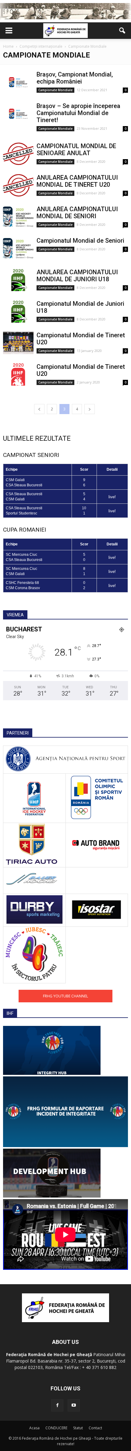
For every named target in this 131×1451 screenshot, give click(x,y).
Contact (95, 1427)
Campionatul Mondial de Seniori (80, 240)
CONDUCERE (56, 1427)
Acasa (34, 1427)
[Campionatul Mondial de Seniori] (18, 248)
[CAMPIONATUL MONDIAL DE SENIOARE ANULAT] (18, 154)
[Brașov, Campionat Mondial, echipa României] (18, 82)
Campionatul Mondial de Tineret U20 (81, 338)
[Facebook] (57, 1405)
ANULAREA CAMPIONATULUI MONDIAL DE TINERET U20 (77, 181)
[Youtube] (74, 1405)
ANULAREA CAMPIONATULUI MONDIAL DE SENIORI (77, 212)
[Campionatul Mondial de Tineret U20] (18, 343)
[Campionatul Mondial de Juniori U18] (18, 311)
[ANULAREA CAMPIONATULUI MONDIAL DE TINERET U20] (18, 185)
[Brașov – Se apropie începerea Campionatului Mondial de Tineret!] (18, 114)
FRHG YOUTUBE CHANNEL (65, 996)
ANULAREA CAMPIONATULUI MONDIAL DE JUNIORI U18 (77, 275)
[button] (122, 30)
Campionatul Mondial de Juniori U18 (80, 307)
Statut (78, 1427)
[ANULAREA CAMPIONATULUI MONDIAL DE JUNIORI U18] (18, 280)
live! (112, 497)
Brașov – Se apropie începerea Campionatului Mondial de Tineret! (78, 113)
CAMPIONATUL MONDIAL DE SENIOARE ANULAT (76, 149)
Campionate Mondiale (55, 90)
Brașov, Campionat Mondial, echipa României (75, 78)
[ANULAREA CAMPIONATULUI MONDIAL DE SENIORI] (18, 217)
